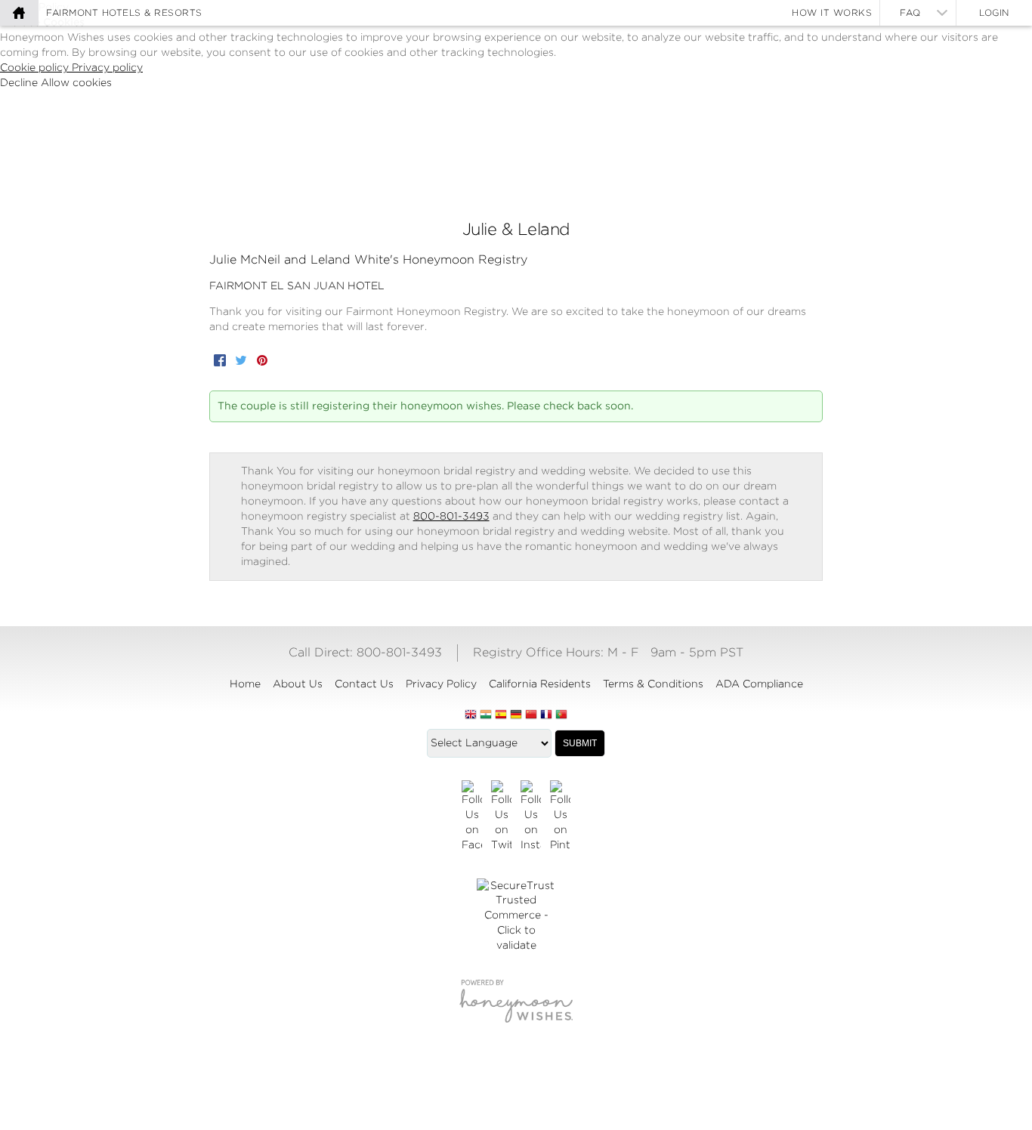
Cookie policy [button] (36, 67)
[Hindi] (486, 715)
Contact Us (364, 684)
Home (245, 684)
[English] (471, 715)
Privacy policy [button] (107, 67)
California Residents (540, 684)
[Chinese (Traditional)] (531, 715)
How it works (832, 12)
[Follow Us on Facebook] (472, 816)
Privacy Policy (441, 684)
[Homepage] (19, 13)
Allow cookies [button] (76, 82)
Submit (580, 743)
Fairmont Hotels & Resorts (124, 12)
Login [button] (994, 12)
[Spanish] (501, 715)
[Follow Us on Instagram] (530, 816)
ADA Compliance (759, 684)
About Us (298, 684)
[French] (546, 715)
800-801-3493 (451, 516)
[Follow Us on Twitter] (501, 816)
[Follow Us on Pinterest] (560, 816)
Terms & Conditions (653, 684)
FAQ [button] (910, 12)
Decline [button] (20, 82)
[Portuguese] (561, 715)
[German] (516, 715)
